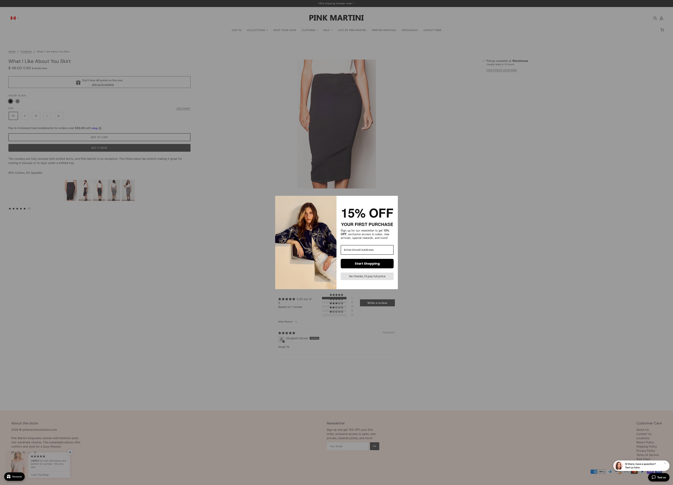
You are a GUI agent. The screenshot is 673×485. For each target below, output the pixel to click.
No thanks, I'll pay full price (367, 276)
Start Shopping (367, 263)
